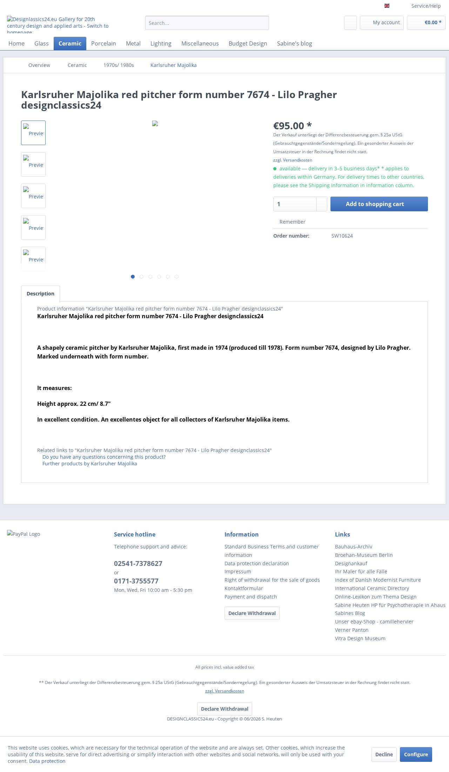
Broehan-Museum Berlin (364, 555)
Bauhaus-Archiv (353, 546)
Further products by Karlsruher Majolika (89, 463)
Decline (384, 754)
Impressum (237, 571)
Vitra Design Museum (360, 638)
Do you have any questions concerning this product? (103, 456)
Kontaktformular (243, 588)
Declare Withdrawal (252, 613)
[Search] (262, 23)
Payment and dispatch (250, 596)
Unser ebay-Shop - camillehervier (374, 621)
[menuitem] (207, 26)
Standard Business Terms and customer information (271, 550)
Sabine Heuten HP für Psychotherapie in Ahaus (390, 605)
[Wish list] (350, 23)
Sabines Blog (350, 613)
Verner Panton (352, 630)
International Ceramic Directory (372, 588)
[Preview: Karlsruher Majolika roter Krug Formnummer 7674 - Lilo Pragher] (33, 133)
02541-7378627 (138, 563)
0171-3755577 (136, 581)
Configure (416, 754)
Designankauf (351, 563)
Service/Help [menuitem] (426, 5)
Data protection (47, 761)
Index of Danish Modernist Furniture (378, 579)
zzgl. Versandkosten (292, 160)
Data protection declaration (256, 563)
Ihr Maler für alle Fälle (361, 571)
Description (40, 293)
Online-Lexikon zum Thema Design (376, 596)
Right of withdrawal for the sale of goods (272, 579)
